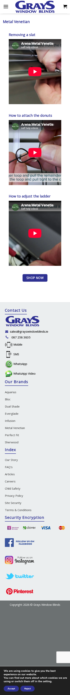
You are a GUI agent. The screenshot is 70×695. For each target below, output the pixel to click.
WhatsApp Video (24, 373)
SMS (16, 354)
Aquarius (10, 392)
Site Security (13, 503)
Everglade (11, 413)
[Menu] (6, 6)
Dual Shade (12, 406)
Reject (27, 688)
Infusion (10, 421)
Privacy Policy (14, 496)
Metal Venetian (15, 428)
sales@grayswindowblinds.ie (29, 331)
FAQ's (9, 467)
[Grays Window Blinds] (35, 7)
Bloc (7, 399)
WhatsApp (20, 364)
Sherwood (11, 442)
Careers (10, 481)
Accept (11, 688)
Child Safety (12, 488)
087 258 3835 (21, 337)
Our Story (11, 460)
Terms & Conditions (18, 510)
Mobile (17, 344)
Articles (10, 474)
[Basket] (65, 6)
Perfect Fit (12, 435)
